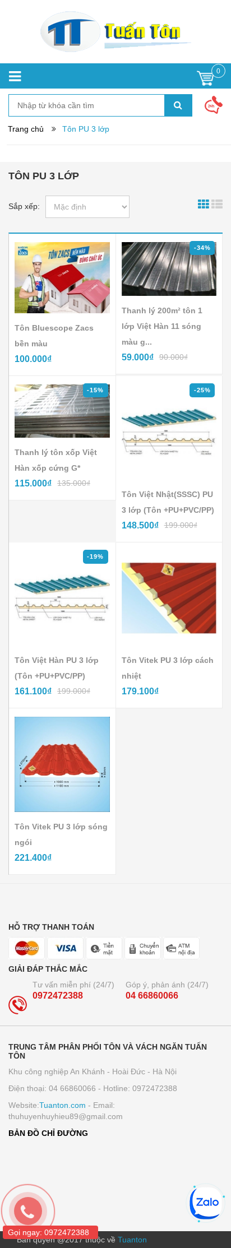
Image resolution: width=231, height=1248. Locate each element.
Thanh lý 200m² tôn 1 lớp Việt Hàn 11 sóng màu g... (162, 326)
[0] (205, 80)
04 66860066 (152, 995)
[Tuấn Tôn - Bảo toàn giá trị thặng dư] (115, 31)
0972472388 (58, 995)
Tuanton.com (62, 1105)
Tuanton (132, 1239)
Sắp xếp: (24, 206)
